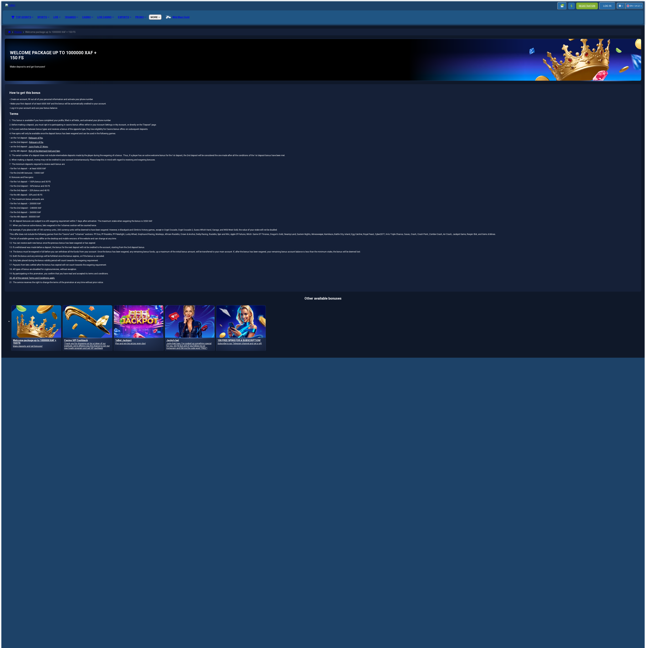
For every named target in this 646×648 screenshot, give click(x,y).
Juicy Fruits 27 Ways (38, 146)
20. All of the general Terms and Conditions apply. (32, 278)
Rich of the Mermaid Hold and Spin (44, 151)
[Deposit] (571, 6)
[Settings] (621, 6)
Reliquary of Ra (36, 138)
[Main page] (9, 32)
